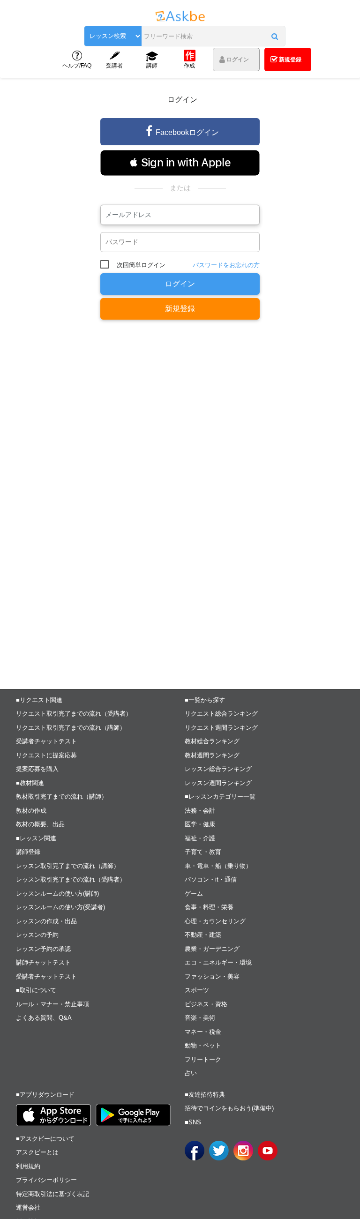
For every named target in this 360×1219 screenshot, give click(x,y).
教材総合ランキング (212, 741)
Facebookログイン (187, 132)
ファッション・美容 (212, 976)
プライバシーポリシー (46, 1179)
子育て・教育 (203, 851)
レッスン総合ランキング (218, 768)
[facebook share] (194, 1150)
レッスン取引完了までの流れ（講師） (68, 865)
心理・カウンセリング (215, 921)
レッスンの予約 (37, 934)
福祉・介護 (200, 838)
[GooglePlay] (133, 1115)
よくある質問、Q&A (44, 1017)
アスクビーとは (37, 1152)
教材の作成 (31, 810)
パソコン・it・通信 (211, 879)
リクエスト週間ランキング (221, 727)
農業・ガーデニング (212, 948)
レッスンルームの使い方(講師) (57, 893)
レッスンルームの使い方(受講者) (60, 907)
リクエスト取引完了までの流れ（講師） (71, 727)
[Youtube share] (268, 1150)
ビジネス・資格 (206, 1004)
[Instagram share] (243, 1150)
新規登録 (180, 309)
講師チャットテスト (43, 962)
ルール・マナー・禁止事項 (52, 1004)
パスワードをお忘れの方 (226, 265)
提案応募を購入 (37, 768)
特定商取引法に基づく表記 (52, 1193)
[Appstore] (53, 1115)
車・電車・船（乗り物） (218, 865)
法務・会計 (200, 810)
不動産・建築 (203, 934)
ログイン (180, 284)
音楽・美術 (200, 1017)
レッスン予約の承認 (43, 948)
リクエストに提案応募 (46, 755)
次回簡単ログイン (141, 265)
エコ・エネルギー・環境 (218, 962)
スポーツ (197, 990)
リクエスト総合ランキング (221, 713)
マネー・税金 (203, 1031)
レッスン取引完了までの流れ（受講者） (71, 879)
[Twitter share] (219, 1150)
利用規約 (28, 1166)
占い (191, 1073)
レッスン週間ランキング (218, 782)
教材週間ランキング (212, 755)
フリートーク (203, 1059)
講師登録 (28, 851)
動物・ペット (203, 1045)
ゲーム (194, 893)
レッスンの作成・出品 (46, 921)
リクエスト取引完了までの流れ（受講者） (74, 713)
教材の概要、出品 (40, 824)
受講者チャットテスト (46, 741)
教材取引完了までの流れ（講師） (61, 796)
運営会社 (28, 1207)
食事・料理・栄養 (209, 907)
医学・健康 (200, 824)
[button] (275, 36)
